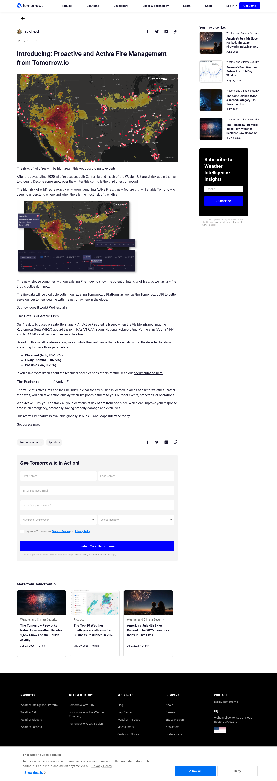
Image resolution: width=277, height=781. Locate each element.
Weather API (28, 712)
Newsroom (172, 727)
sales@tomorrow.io (226, 701)
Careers (170, 712)
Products (66, 5)
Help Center (124, 712)
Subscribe (223, 201)
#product (54, 442)
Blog (120, 705)
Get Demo (249, 5)
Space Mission (175, 719)
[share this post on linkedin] (166, 31)
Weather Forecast (31, 727)
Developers (121, 5)
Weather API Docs (128, 719)
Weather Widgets (31, 719)
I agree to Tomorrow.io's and (58, 531)
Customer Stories (128, 734)
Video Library (125, 727)
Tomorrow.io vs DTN (81, 705)
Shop (208, 5)
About (169, 705)
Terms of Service (101, 554)
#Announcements (30, 442)
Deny (237, 771)
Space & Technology (156, 5)
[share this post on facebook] (147, 31)
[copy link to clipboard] (175, 31)
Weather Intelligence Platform (39, 705)
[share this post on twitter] (156, 31)
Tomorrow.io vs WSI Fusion (86, 723)
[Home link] (30, 6)
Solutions (93, 5)
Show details (33, 772)
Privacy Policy (101, 766)
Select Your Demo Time (97, 546)
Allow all (195, 771)
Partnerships (174, 734)
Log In (230, 5)
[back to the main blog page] (23, 18)
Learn (187, 5)
